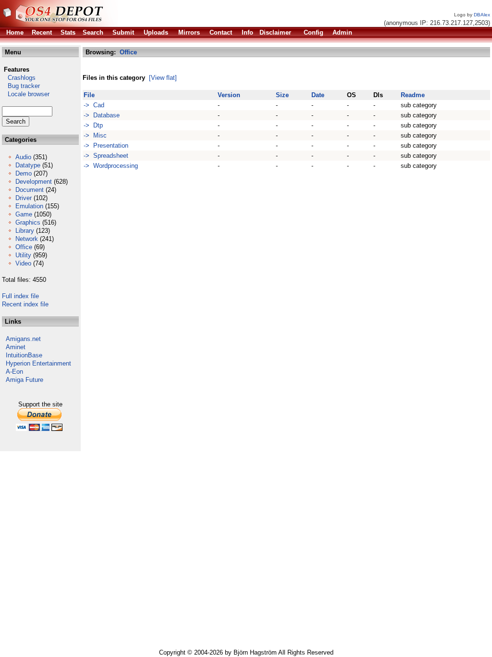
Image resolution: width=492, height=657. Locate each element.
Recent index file (25, 304)
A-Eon (14, 371)
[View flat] (163, 77)
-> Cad (94, 105)
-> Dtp (93, 125)
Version (229, 95)
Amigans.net (23, 338)
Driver (23, 198)
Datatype (27, 165)
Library (24, 230)
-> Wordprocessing (111, 165)
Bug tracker (21, 85)
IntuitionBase (24, 355)
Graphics (27, 222)
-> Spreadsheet (106, 155)
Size (282, 95)
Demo (23, 173)
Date (317, 95)
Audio (23, 157)
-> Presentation (106, 145)
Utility (23, 255)
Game (23, 214)
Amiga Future (24, 379)
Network (26, 238)
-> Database (102, 115)
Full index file (20, 296)
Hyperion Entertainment (38, 363)
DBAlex (482, 14)
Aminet (15, 347)
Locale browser (25, 94)
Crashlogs (19, 77)
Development (33, 181)
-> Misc (95, 135)
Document (29, 189)
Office (23, 247)
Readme (413, 95)
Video (23, 263)
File (89, 95)
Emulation (29, 206)
